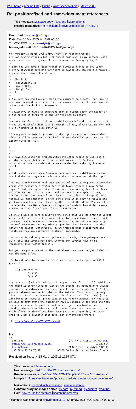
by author (104, 389)
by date (63, 389)
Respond (60, 21)
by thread (76, 389)
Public (46, 6)
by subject (90, 389)
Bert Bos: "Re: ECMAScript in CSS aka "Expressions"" (75, 374)
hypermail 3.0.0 (56, 399)
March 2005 (88, 6)
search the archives (65, 392)
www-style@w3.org (65, 6)
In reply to (92, 25)
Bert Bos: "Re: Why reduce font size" (57, 370)
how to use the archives (36, 392)
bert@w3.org (39, 35)
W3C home (14, 6)
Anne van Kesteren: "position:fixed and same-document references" (71, 378)
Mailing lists (31, 6)
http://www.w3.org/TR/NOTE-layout (37, 321)
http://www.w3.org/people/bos (32, 344)
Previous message (72, 25)
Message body (43, 21)
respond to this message (47, 385)
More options (76, 21)
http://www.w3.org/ (95, 340)
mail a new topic (74, 385)
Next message (49, 25)
